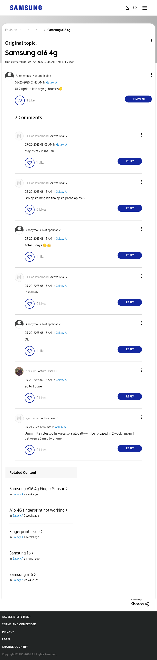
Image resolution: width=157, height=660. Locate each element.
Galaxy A (51, 82)
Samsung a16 (21, 574)
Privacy (8, 632)
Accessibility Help (16, 617)
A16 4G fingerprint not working (37, 510)
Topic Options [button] (144, 40)
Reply (130, 161)
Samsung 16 (20, 553)
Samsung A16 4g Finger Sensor (37, 488)
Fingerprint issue (24, 531)
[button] (144, 75)
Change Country (15, 647)
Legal (6, 639)
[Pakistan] (26, 7)
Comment (138, 99)
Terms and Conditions (19, 624)
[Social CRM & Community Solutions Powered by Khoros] (140, 603)
